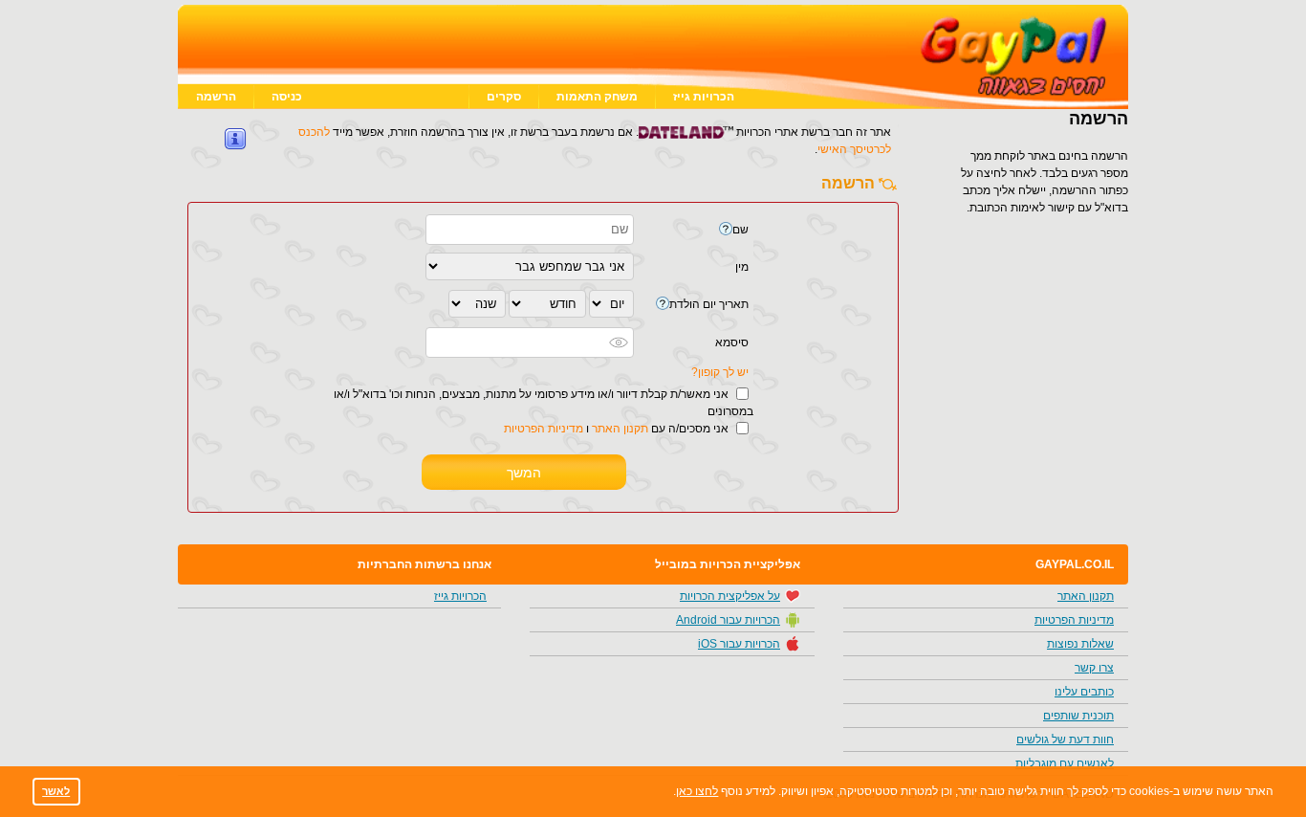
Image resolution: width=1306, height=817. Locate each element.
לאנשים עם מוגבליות (1064, 763)
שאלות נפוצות (1080, 644)
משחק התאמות (597, 96)
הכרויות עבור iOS (739, 644)
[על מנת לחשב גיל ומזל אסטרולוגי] (662, 303)
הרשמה (216, 96)
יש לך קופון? (720, 372)
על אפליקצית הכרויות (730, 596)
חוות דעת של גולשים (1065, 739)
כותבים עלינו (1084, 691)
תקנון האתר (620, 428)
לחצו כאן (697, 791)
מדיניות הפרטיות (543, 428)
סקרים (504, 96)
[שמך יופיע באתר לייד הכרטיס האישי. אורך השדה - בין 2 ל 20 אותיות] (725, 228)
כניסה (287, 96)
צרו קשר (1094, 667)
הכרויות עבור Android (728, 620)
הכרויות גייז (703, 96)
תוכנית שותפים (1078, 715)
